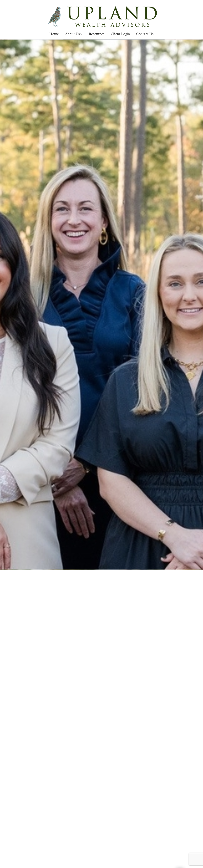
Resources (96, 34)
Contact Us (144, 34)
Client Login (120, 34)
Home (54, 34)
